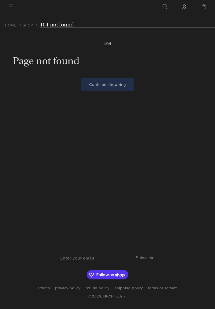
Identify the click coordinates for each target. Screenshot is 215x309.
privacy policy (67, 288)
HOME (10, 25)
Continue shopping (107, 84)
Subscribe (145, 258)
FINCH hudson (115, 296)
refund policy (97, 288)
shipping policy (129, 288)
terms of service (162, 288)
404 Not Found (57, 24)
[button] (11, 7)
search (44, 289)
